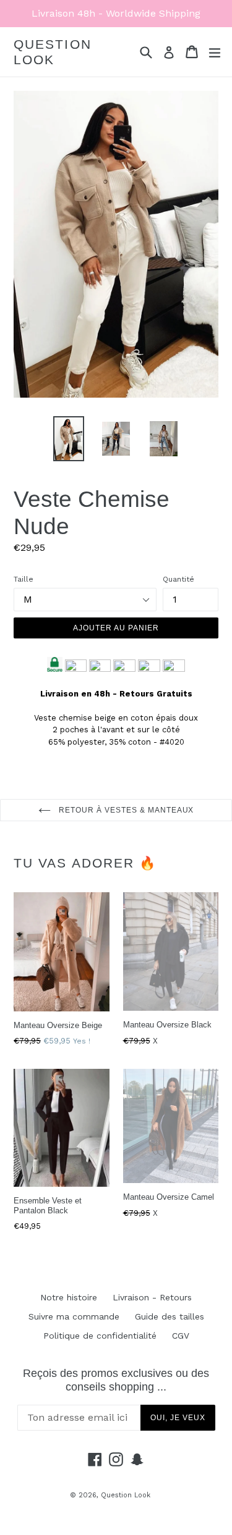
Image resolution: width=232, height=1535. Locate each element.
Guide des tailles (169, 1316)
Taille (23, 579)
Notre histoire (68, 1297)
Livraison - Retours (152, 1297)
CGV (180, 1336)
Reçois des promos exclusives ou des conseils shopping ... (116, 1380)
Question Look (53, 52)
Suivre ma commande (73, 1316)
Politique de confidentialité (100, 1336)
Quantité (178, 579)
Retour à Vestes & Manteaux (125, 810)
